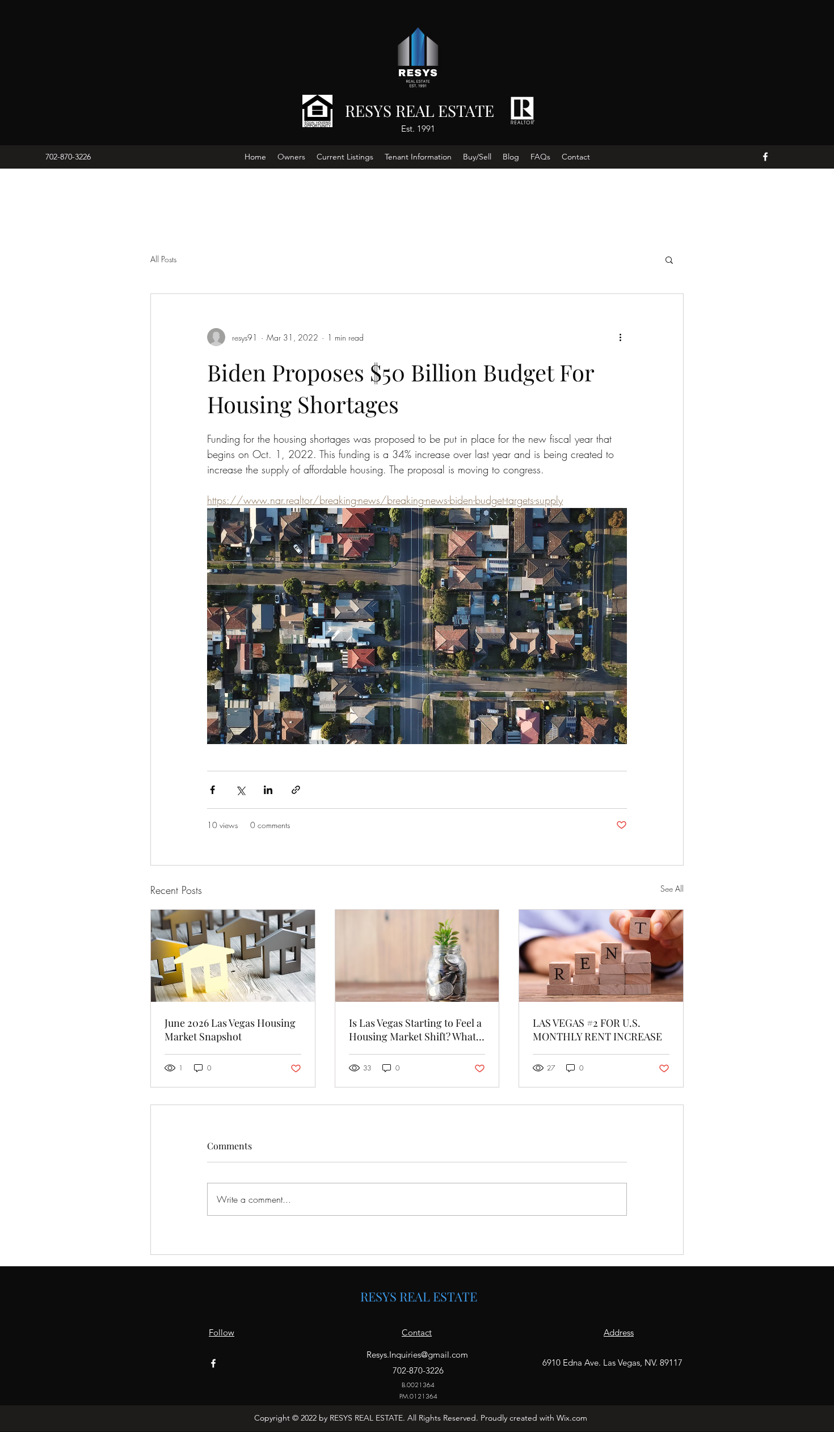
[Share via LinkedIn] (268, 789)
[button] (669, 259)
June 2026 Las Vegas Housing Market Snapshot (230, 1029)
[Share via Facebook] (212, 789)
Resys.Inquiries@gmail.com (417, 1354)
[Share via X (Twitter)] (240, 789)
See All (672, 888)
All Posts (163, 259)
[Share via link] (295, 789)
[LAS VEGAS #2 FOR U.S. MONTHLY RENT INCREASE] (601, 956)
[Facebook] (765, 156)
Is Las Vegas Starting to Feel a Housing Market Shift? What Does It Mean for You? (415, 1029)
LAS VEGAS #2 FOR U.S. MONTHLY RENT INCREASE (597, 1029)
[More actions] (620, 337)
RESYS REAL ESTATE (419, 110)
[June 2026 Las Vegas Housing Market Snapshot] (233, 956)
